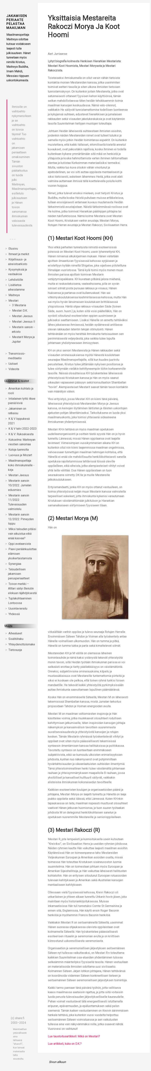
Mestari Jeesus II (23, 321)
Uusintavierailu (17, 608)
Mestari (13, 300)
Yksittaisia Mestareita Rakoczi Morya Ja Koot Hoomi (84, 26)
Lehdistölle (15, 279)
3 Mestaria (19, 305)
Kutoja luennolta (18, 449)
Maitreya (14, 295)
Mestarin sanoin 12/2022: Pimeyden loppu (21, 519)
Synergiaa (14, 564)
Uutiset (13, 363)
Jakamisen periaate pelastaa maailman (16, 22)
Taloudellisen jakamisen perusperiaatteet (18, 574)
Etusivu (13, 248)
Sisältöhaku (15, 639)
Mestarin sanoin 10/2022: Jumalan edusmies (19, 485)
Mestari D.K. (20, 310)
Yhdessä (14, 614)
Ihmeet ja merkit (18, 254)
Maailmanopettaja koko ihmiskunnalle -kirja (21, 465)
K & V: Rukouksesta (21, 434)
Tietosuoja (15, 650)
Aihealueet (15, 633)
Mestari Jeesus (22, 316)
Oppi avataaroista (19, 544)
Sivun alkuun (57, 1062)
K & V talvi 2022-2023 (22, 428)
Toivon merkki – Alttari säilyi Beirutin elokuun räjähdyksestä (22, 588)
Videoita (13, 369)
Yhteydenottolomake (21, 644)
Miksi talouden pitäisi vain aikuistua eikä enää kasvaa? (22, 533)
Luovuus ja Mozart (20, 455)
